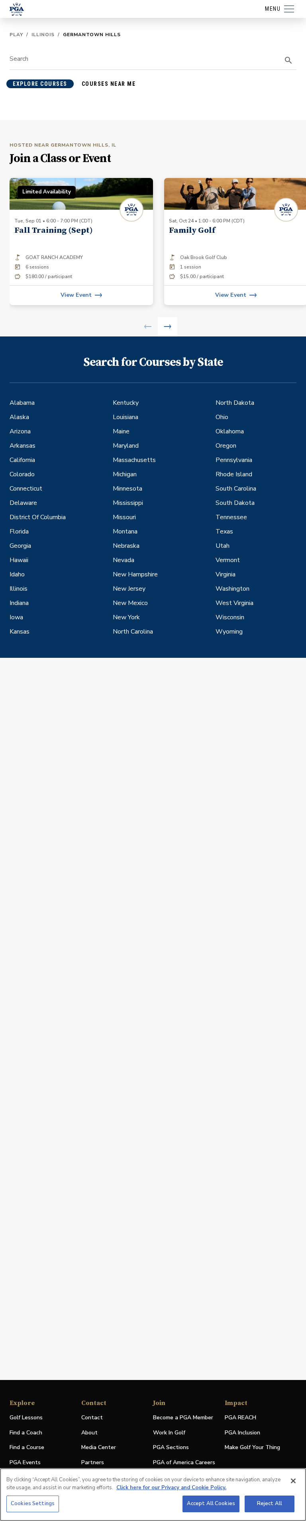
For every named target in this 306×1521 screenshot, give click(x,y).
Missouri (124, 517)
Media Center (98, 1448)
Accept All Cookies (211, 1503)
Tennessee (231, 517)
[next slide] (167, 326)
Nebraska (126, 545)
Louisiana (125, 417)
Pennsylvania (234, 460)
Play (16, 34)
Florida (19, 531)
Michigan (125, 474)
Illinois (43, 34)
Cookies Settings (33, 1503)
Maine (121, 431)
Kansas (19, 631)
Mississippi (128, 503)
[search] (288, 60)
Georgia (20, 545)
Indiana (19, 603)
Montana (125, 531)
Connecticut (26, 488)
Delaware (23, 503)
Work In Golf (169, 1432)
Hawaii (19, 560)
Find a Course (27, 1447)
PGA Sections (171, 1447)
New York (126, 617)
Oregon (226, 445)
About (89, 1432)
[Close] (293, 1481)
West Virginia (234, 603)
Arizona (20, 431)
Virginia (225, 574)
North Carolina (133, 631)
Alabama (22, 402)
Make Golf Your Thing (252, 1448)
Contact (92, 1417)
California (22, 460)
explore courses (40, 84)
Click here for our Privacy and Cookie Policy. (171, 1487)
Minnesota (127, 488)
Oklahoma (230, 431)
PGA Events (25, 1462)
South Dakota (235, 503)
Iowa (16, 617)
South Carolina (236, 488)
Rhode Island (234, 474)
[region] (153, 1494)
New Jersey (129, 588)
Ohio (222, 417)
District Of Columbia (38, 517)
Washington (232, 588)
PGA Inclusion (242, 1432)
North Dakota (235, 402)
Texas (224, 531)
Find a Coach (26, 1432)
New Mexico (130, 603)
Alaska (19, 417)
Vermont (228, 560)
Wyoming (229, 631)
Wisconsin (230, 617)
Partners (92, 1462)
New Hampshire (135, 574)
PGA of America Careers (184, 1463)
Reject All (269, 1503)
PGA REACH (240, 1418)
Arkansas (22, 445)
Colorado (22, 474)
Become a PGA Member (183, 1417)
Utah (223, 545)
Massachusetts (134, 460)
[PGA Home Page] (17, 9)
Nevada (123, 560)
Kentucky (126, 402)
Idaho (17, 574)
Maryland (126, 445)
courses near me (109, 84)
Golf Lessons (26, 1417)
